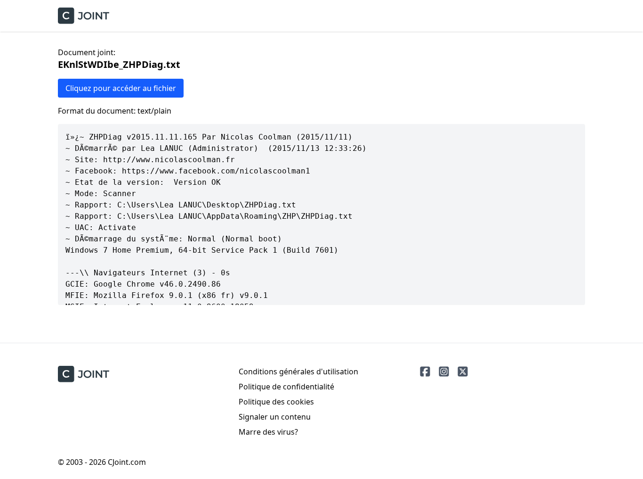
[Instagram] (444, 371)
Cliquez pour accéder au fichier (120, 88)
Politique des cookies (276, 401)
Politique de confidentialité (286, 386)
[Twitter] (462, 371)
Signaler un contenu (275, 417)
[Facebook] (425, 371)
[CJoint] (83, 374)
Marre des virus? (268, 432)
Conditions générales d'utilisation (298, 371)
